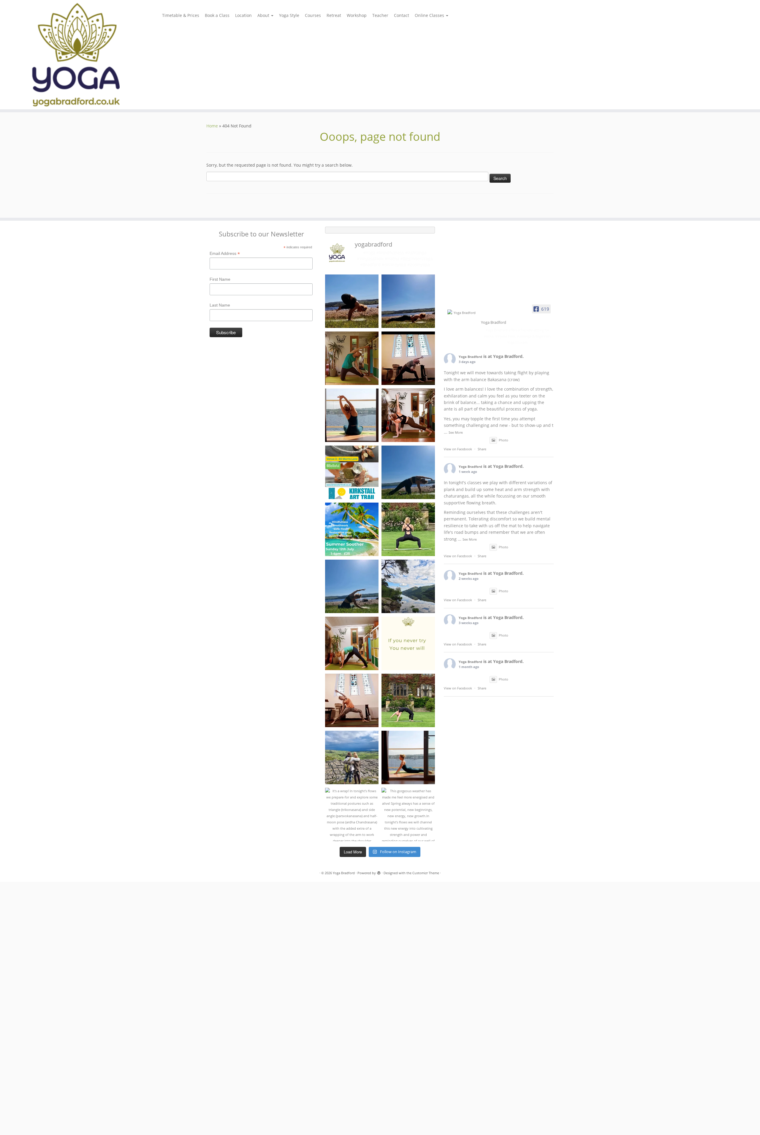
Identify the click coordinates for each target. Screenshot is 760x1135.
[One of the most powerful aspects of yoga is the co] (408, 358)
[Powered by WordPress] (379, 872)
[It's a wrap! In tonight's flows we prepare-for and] (352, 814)
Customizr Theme (425, 873)
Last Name (220, 305)
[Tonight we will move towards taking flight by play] (352, 301)
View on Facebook (458, 449)
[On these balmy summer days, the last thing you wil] (352, 586)
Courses (313, 15)
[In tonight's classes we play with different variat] (408, 301)
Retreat (334, 15)
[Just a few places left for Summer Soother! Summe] (352, 529)
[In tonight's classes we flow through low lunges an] (352, 643)
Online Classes (430, 15)
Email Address (225, 254)
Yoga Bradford (470, 356)
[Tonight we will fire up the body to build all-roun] (408, 643)
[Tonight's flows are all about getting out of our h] (352, 700)
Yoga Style (289, 15)
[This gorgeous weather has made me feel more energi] (408, 814)
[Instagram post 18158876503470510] (352, 415)
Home (212, 126)
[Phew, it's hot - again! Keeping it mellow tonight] (352, 358)
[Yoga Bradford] (462, 312)
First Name (220, 279)
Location (243, 15)
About (263, 15)
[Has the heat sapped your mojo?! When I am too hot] (408, 472)
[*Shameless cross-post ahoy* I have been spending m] (352, 472)
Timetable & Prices (180, 15)
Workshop (357, 15)
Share (482, 449)
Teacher (380, 15)
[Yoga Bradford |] (87, 54)
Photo (503, 440)
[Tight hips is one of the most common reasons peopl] (408, 529)
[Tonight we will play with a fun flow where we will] (408, 700)
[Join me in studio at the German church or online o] (408, 415)
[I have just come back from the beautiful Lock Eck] (408, 586)
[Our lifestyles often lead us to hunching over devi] (408, 757)
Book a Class (217, 15)
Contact (401, 15)
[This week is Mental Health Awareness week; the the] (352, 757)
